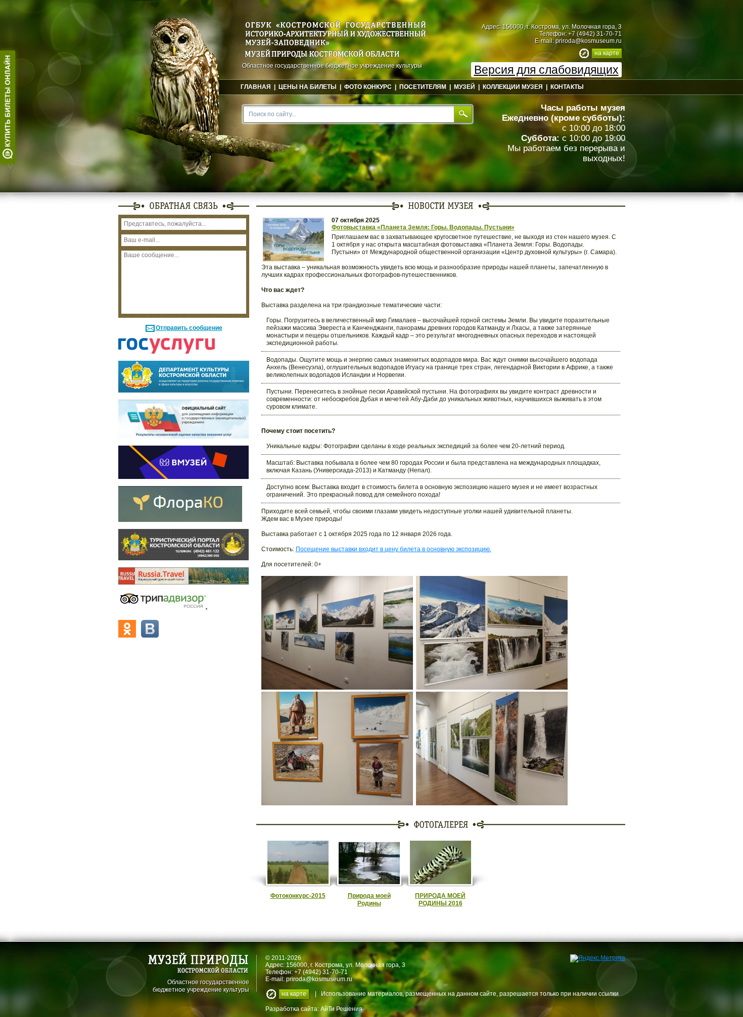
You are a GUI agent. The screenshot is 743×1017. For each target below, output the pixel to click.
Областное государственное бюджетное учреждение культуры (201, 985)
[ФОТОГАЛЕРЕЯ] (440, 824)
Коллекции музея (513, 86)
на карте (606, 53)
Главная (256, 86)
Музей (464, 86)
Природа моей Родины (369, 899)
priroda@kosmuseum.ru (588, 40)
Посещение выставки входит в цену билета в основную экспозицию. (393, 549)
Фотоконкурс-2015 (298, 895)
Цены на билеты (307, 86)
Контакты (567, 86)
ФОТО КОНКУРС (368, 86)
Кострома (329, 964)
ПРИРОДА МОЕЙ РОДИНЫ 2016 (440, 899)
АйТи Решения (341, 1008)
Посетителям (422, 86)
